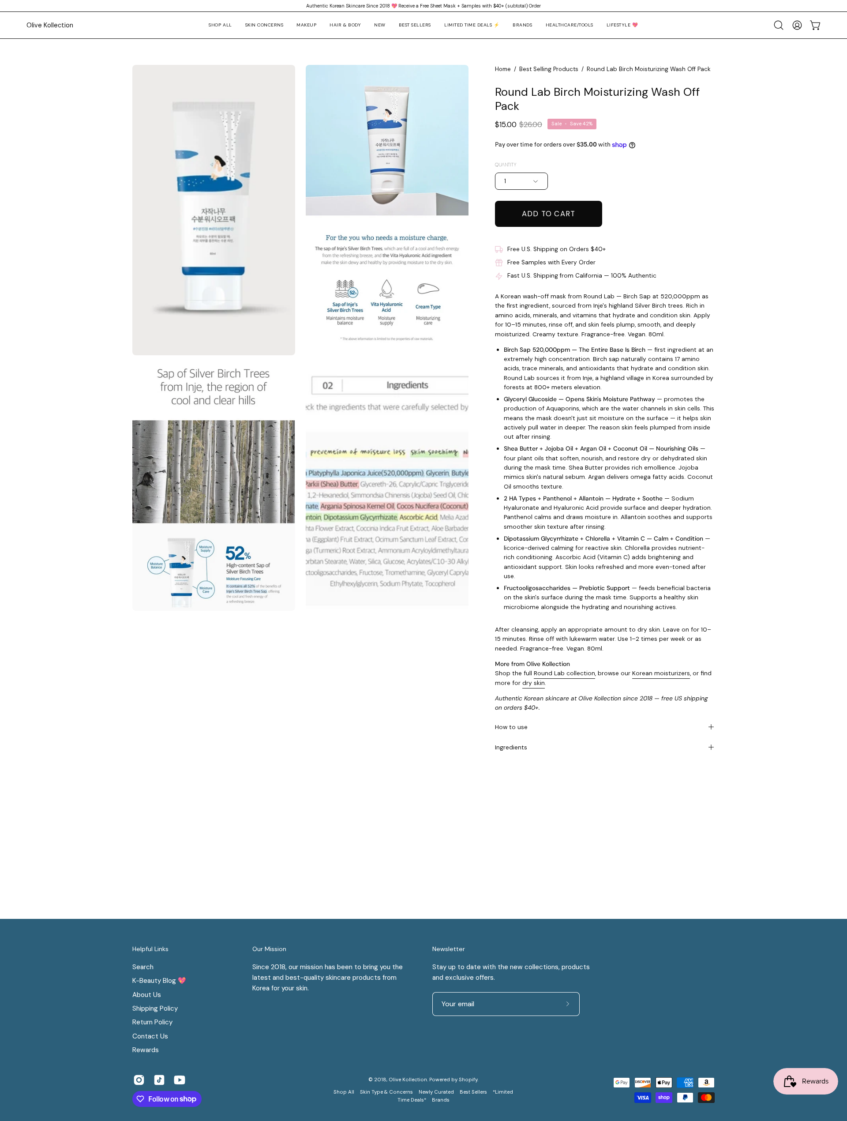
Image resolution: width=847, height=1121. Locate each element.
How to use (511, 727)
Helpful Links (150, 949)
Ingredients (511, 747)
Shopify (468, 1079)
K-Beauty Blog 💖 (159, 980)
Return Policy (152, 1022)
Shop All (344, 1092)
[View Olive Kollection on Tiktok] (159, 1080)
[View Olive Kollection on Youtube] (179, 1080)
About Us (146, 994)
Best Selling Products (548, 69)
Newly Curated (436, 1092)
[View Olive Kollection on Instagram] (139, 1080)
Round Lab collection (564, 673)
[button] (264, 25)
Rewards (145, 1050)
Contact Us (150, 1036)
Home (503, 69)
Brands (441, 1100)
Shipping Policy (155, 1008)
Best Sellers (473, 1092)
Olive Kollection (49, 25)
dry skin (533, 683)
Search (143, 967)
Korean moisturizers (661, 673)
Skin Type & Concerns (386, 1092)
